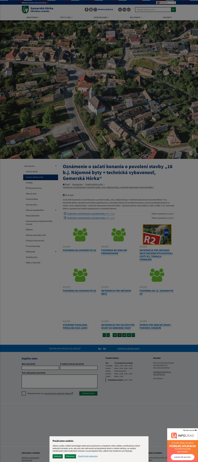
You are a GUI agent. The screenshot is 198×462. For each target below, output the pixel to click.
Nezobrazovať (189, 430)
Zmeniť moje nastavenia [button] (88, 456)
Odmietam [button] (70, 456)
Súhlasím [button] (57, 456)
